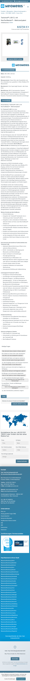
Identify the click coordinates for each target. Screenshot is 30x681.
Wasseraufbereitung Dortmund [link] (9, 578)
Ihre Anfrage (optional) (7, 453)
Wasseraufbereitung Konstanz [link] (8, 610)
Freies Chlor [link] (19, 13)
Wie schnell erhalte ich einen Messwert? (11, 364)
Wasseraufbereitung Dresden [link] (8, 581)
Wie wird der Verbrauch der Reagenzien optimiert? (14, 370)
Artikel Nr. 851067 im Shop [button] (15, 59)
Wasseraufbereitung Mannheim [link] (9, 617)
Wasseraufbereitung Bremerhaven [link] (9, 571)
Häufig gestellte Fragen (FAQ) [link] (8, 513)
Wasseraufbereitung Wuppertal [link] (9, 631)
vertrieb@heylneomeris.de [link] (11, 486)
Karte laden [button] (15, 658)
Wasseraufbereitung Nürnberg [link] (8, 624)
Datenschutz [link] (4, 527)
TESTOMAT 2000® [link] (10, 13)
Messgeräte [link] (10, 11)
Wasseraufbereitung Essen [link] (8, 590)
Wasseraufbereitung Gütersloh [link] (9, 597)
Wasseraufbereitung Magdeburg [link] (9, 615)
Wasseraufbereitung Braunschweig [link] (10, 574)
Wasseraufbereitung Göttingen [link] (9, 594)
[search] (24, 5)
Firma (2, 440)
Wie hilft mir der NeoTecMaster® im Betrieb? (12, 355)
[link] (15, 401)
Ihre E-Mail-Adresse (21, 447)
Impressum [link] (3, 529)
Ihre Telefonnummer (6, 447)
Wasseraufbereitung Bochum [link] (8, 565)
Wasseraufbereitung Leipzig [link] (8, 613)
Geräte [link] (2, 13)
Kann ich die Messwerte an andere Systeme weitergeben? (15, 387)
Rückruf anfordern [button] (22, 461)
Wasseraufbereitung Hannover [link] (9, 601)
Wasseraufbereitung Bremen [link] (8, 569)
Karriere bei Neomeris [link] (6, 518)
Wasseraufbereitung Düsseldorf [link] (9, 585)
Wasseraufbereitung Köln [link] (7, 608)
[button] (28, 8)
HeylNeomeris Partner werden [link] (8, 520)
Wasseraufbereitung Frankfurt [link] (8, 592)
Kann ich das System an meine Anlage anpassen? (13, 375)
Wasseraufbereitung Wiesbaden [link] (9, 628)
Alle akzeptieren (21, 679)
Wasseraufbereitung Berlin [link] (8, 560)
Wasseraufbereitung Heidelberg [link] (9, 603)
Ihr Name (18, 440)
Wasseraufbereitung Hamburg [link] (8, 599)
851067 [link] (11, 22)
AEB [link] (2, 525)
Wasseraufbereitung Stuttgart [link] (8, 626)
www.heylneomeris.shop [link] (10, 491)
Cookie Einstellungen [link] (9, 679)
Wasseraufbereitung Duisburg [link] (8, 583)
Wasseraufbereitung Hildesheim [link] (9, 606)
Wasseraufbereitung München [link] (8, 622)
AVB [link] (2, 522)
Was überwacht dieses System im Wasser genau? (13, 351)
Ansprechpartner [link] (5, 516)
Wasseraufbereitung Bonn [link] (7, 567)
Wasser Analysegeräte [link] (20, 11)
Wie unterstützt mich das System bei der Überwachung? (15, 380)
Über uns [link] (3, 511)
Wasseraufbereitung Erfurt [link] (7, 587)
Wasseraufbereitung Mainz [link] (8, 619)
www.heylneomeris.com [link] (12, 489)
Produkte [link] (3, 11)
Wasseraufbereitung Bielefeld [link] (8, 562)
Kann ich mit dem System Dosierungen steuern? (13, 360)
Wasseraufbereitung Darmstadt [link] (9, 576)
